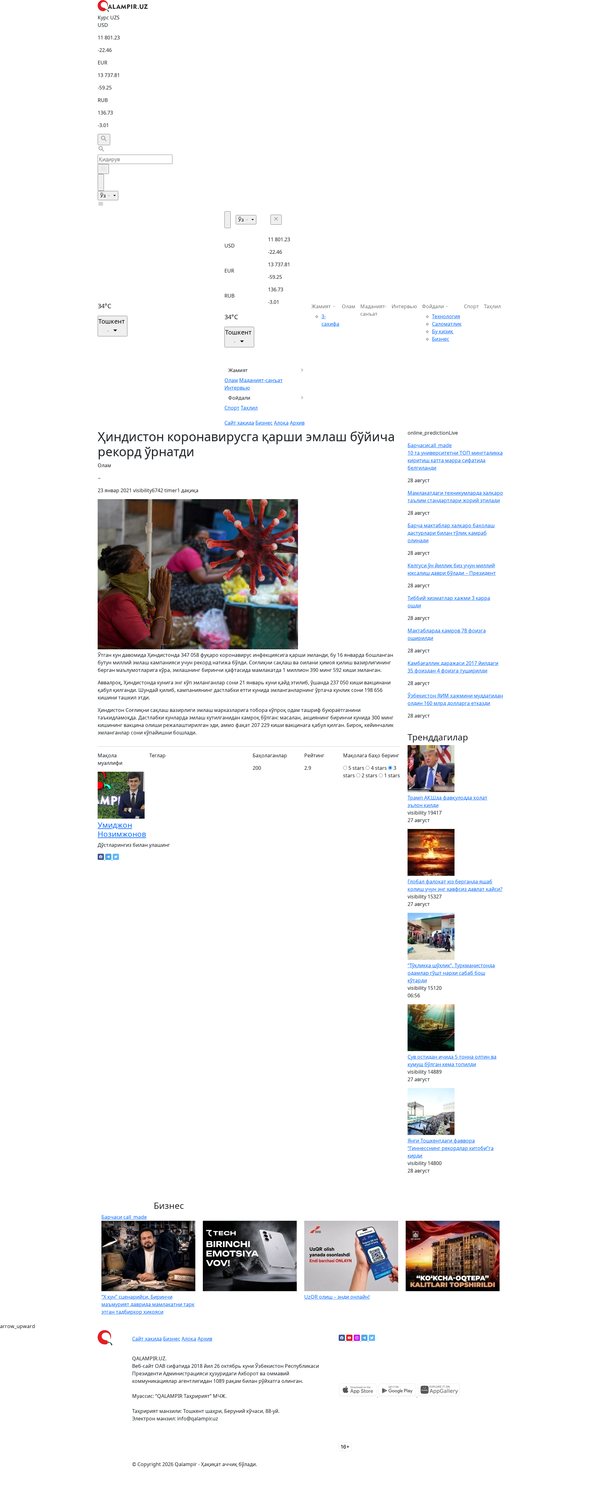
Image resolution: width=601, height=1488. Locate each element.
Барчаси (430, 445)
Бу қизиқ (442, 331)
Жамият (238, 370)
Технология (446, 316)
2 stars (370, 775)
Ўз (103, 195)
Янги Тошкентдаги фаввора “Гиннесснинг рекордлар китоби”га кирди (451, 1148)
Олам (231, 380)
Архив (297, 422)
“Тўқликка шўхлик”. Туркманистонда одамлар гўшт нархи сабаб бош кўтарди (451, 973)
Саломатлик (446, 323)
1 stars (392, 775)
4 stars (379, 767)
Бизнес (264, 422)
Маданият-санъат (261, 380)
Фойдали (239, 398)
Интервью (237, 387)
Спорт (231, 407)
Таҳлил (249, 407)
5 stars (356, 767)
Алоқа (281, 422)
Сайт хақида (239, 422)
